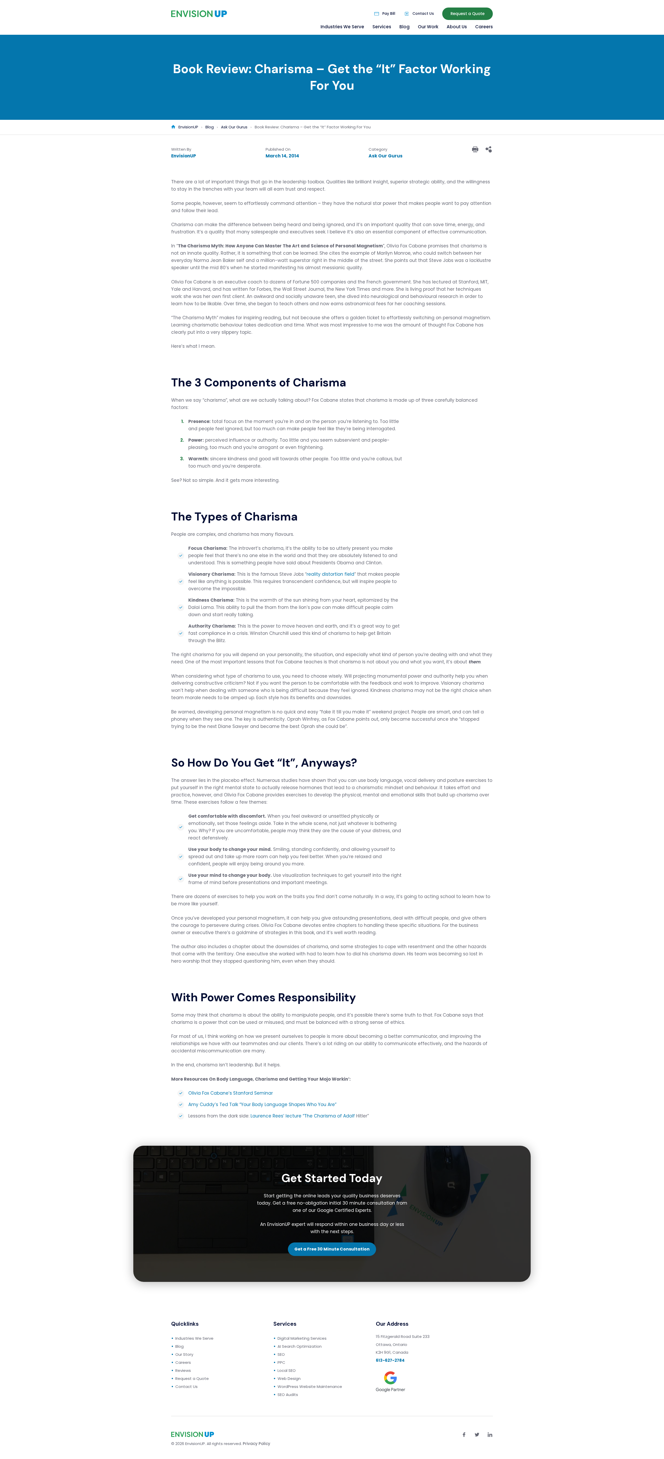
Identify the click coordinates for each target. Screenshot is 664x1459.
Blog (404, 27)
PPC (281, 1362)
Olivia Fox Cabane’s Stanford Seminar (230, 1093)
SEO (281, 1354)
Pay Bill (388, 13)
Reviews (183, 1370)
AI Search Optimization (300, 1346)
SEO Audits (288, 1394)
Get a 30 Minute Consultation (332, 1249)
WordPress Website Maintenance (310, 1386)
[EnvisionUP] (199, 13)
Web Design (289, 1378)
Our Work (428, 27)
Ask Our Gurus (386, 156)
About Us (457, 27)
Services (381, 27)
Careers (484, 27)
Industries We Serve (342, 27)
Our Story (184, 1354)
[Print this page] (475, 149)
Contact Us (423, 13)
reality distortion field (330, 574)
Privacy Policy (256, 1443)
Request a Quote (468, 13)
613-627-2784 (390, 1360)
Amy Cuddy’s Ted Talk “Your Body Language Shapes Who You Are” (262, 1104)
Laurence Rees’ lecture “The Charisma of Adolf (303, 1116)
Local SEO (287, 1370)
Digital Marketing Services (302, 1338)
